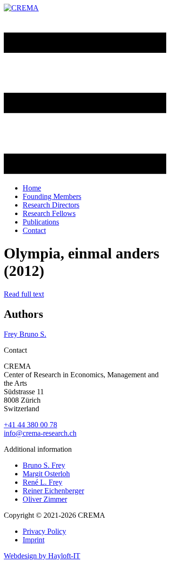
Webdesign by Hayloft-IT (42, 556)
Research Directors (51, 205)
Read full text (24, 294)
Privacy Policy (44, 531)
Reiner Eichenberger (53, 491)
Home (32, 188)
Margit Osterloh (46, 474)
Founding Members (52, 196)
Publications (41, 222)
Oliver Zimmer (45, 499)
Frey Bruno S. (25, 334)
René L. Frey (42, 482)
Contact (34, 230)
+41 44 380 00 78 (30, 425)
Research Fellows (49, 213)
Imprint (33, 540)
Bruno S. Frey (44, 465)
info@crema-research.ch (40, 433)
